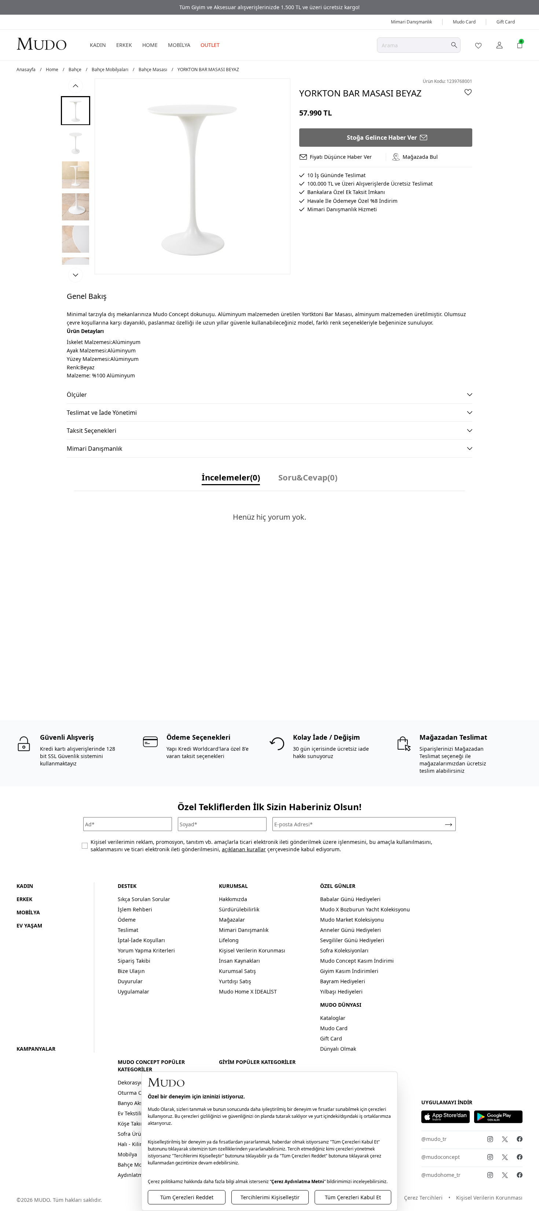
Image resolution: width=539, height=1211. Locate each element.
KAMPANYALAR (35, 1048)
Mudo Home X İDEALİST (248, 991)
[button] (75, 110)
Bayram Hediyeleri (342, 981)
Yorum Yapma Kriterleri (146, 950)
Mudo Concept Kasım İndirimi (357, 960)
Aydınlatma (132, 1174)
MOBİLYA (179, 44)
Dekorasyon (132, 1082)
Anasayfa (26, 70)
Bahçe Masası (153, 70)
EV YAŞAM (29, 925)
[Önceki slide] (75, 85)
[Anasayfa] (41, 43)
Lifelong (229, 940)
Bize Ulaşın (131, 970)
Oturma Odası (135, 1092)
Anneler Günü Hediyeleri (350, 929)
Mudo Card (464, 22)
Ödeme (127, 919)
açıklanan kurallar (244, 849)
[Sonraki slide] (75, 275)
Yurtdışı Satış (235, 981)
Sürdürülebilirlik (239, 909)
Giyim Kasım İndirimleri (349, 970)
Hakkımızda (233, 899)
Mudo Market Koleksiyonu (352, 919)
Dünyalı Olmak (338, 1048)
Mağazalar (232, 919)
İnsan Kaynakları (239, 960)
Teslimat (128, 929)
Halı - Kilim (131, 1144)
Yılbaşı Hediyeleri (341, 991)
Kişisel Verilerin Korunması (252, 950)
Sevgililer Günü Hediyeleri (352, 940)
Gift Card (505, 22)
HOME (150, 44)
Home (52, 70)
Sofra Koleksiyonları (344, 950)
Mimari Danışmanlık (411, 22)
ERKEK (124, 44)
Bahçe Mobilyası (138, 1164)
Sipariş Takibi (134, 960)
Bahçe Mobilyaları (110, 70)
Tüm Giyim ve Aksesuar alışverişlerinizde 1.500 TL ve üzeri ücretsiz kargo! (269, 7)
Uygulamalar (133, 991)
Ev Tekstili (130, 1113)
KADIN (98, 44)
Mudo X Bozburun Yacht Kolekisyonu (365, 909)
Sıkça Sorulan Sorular (144, 899)
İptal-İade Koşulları (141, 940)
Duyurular (130, 981)
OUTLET (210, 44)
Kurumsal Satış (237, 970)
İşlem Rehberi (135, 909)
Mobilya (127, 1154)
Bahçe (75, 70)
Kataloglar (332, 1017)
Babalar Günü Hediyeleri (350, 899)
